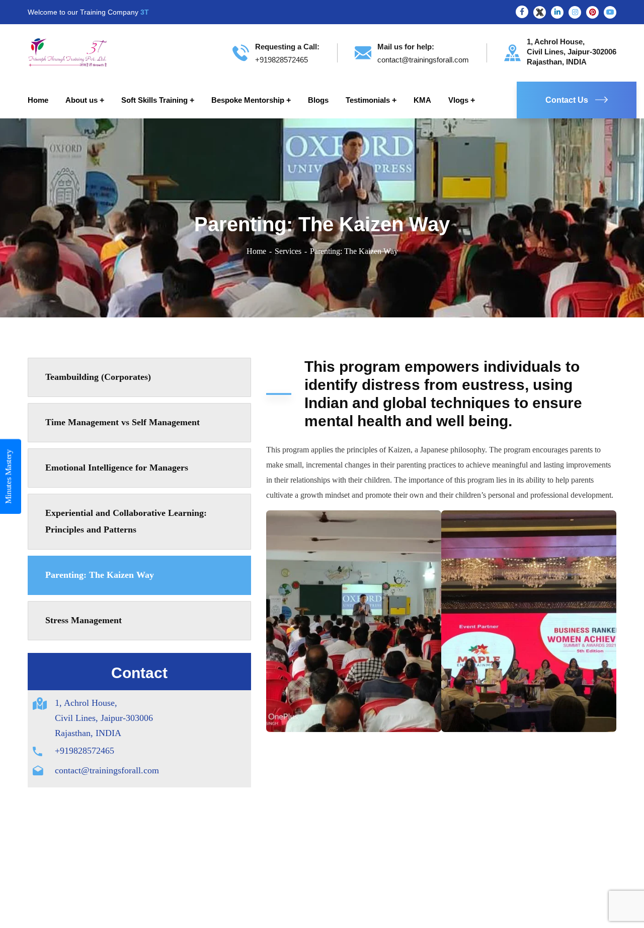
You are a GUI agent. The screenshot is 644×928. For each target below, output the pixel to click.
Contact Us (566, 100)
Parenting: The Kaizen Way (99, 575)
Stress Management (83, 620)
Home (256, 251)
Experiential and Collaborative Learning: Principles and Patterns (126, 521)
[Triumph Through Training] (68, 52)
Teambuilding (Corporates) (98, 377)
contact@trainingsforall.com (107, 770)
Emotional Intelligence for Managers (116, 467)
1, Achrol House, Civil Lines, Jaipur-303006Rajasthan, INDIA (104, 718)
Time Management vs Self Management (122, 422)
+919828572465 (84, 751)
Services (288, 251)
